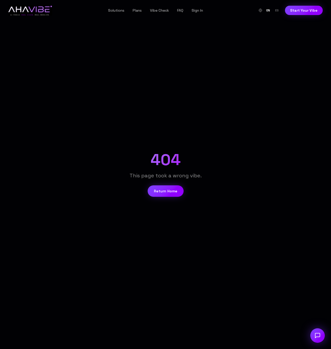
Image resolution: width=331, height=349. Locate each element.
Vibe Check (159, 10)
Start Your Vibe (304, 10)
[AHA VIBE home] (30, 10)
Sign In (197, 10)
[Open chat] (317, 335)
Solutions (116, 10)
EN (268, 10)
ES (277, 10)
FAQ (180, 10)
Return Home (165, 191)
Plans (137, 10)
